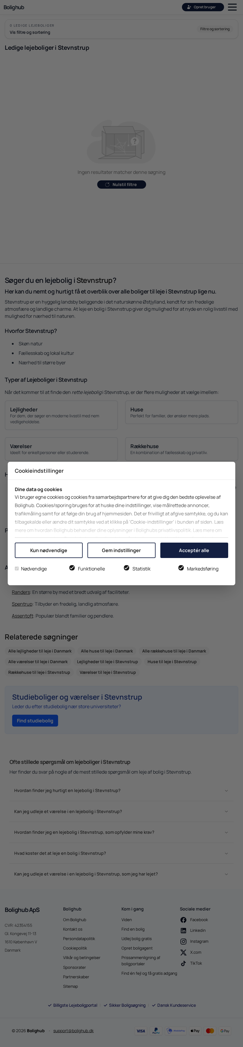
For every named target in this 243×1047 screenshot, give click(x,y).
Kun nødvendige (48, 550)
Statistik (141, 568)
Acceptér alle (194, 550)
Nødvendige (34, 568)
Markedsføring (202, 568)
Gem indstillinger (121, 550)
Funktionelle (91, 568)
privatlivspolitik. (175, 530)
